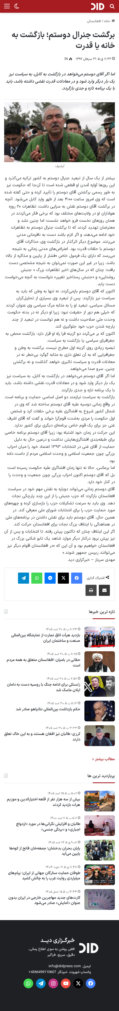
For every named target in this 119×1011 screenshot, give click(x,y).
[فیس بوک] (76, 578)
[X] (63, 578)
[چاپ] (91, 590)
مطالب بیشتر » (103, 759)
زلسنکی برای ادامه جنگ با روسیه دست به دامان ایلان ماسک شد (43, 687)
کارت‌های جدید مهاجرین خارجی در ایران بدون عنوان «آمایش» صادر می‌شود (44, 900)
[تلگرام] (23, 578)
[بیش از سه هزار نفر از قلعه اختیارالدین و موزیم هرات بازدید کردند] (99, 801)
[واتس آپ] (36, 578)
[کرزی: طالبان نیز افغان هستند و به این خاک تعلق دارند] (99, 735)
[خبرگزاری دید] (97, 6)
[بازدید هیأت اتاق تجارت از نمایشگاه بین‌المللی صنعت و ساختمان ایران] (99, 637)
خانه (108, 21)
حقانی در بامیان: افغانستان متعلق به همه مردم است (43, 662)
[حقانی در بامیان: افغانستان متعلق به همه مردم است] (99, 661)
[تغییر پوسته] (16, 8)
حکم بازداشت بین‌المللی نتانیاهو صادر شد (48, 709)
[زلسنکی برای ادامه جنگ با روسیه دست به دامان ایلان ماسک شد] (99, 686)
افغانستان (94, 21)
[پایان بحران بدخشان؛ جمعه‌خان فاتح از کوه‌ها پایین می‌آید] (99, 850)
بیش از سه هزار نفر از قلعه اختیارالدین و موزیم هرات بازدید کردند (43, 802)
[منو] (7, 8)
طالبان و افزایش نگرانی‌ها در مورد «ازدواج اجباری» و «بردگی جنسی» (48, 826)
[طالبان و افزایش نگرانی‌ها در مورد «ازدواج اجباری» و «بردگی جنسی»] (99, 825)
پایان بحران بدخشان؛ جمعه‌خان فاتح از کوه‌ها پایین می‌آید (44, 851)
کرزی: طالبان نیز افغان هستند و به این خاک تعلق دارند (42, 736)
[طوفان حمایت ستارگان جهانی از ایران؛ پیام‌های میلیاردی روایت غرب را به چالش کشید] (99, 874)
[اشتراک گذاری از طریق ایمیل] (104, 590)
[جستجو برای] (112, 8)
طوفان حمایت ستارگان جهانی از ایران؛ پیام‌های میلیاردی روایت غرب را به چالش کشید (44, 875)
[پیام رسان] (50, 578)
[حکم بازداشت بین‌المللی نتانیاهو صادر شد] (99, 711)
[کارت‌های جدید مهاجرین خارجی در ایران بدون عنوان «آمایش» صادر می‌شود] (99, 899)
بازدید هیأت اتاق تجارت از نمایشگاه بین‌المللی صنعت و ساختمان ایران (45, 638)
